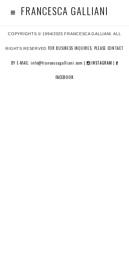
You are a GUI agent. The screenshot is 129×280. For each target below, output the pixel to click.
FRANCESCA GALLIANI (64, 11)
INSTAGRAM (101, 63)
